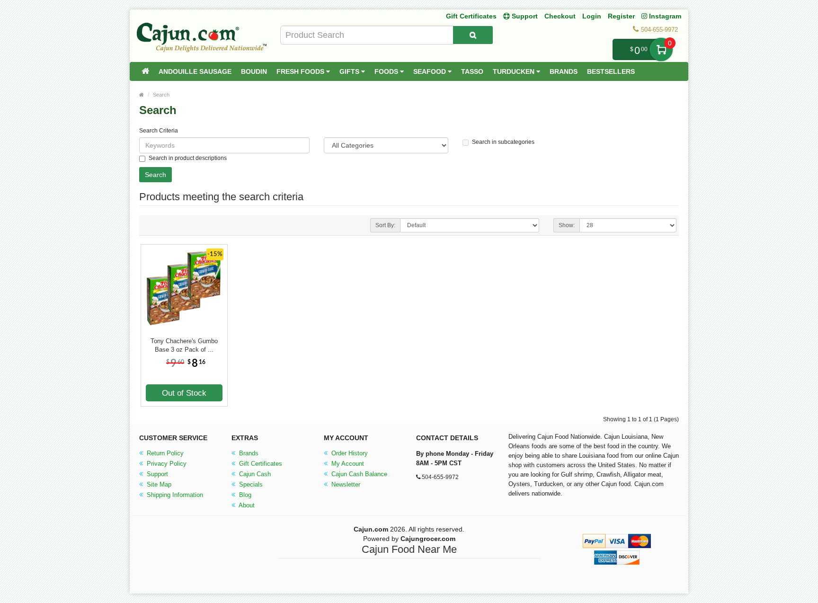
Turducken (514, 71)
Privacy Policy (166, 463)
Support (156, 474)
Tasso (472, 71)
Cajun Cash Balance (358, 474)
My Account (346, 463)
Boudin (254, 71)
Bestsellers (611, 71)
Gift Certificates (471, 16)
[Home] (145, 71)
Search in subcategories (503, 142)
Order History (348, 453)
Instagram (664, 16)
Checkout (560, 16)
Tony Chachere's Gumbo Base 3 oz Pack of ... (184, 345)
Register (621, 16)
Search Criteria (158, 130)
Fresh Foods (301, 71)
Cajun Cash (254, 474)
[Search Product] (473, 35)
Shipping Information (174, 494)
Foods (387, 71)
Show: (567, 225)
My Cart (661, 49)
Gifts (350, 71)
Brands (564, 71)
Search (161, 95)
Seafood (430, 71)
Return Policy (164, 453)
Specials (250, 484)
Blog (244, 494)
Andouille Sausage (195, 71)
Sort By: (385, 225)
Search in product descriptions (188, 158)
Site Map (158, 484)
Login (591, 16)
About (246, 505)
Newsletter (344, 484)
